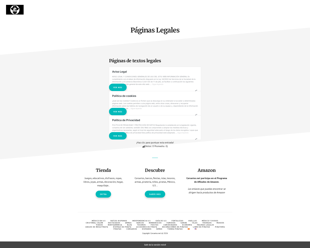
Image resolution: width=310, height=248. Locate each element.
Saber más (155, 194)
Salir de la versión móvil (155, 245)
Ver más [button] (117, 87)
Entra (103, 194)
